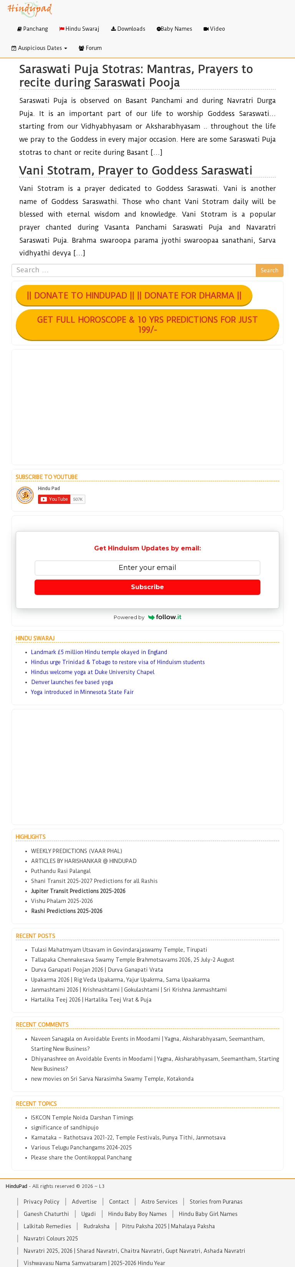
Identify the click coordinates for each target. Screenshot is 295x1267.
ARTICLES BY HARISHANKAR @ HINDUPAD (84, 861)
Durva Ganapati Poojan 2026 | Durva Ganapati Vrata (97, 970)
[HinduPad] (30, 9)
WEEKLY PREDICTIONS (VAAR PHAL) (76, 851)
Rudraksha (96, 1226)
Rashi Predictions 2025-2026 (67, 911)
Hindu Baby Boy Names (137, 1214)
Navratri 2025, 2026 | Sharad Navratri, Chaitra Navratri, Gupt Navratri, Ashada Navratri (134, 1251)
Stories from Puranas (216, 1202)
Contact (119, 1202)
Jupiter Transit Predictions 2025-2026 (78, 891)
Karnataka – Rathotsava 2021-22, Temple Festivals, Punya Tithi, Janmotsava (128, 1138)
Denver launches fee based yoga (72, 682)
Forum (93, 48)
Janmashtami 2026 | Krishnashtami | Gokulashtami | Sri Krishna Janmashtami (129, 990)
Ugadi (88, 1214)
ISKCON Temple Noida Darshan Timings (82, 1118)
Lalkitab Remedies (47, 1226)
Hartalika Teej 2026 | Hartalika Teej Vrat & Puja (91, 1000)
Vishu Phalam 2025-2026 (62, 901)
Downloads (130, 29)
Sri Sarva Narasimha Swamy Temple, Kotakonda (132, 1079)
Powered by (129, 617)
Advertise (84, 1202)
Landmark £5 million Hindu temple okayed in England (99, 652)
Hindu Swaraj (81, 29)
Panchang (35, 29)
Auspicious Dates (40, 48)
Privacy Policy (42, 1202)
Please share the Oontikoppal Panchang (81, 1157)
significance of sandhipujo (65, 1128)
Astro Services (159, 1202)
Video (217, 29)
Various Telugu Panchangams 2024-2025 (81, 1147)
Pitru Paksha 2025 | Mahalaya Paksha (168, 1226)
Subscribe (147, 587)
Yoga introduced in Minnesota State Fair (82, 692)
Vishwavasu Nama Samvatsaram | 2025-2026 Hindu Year (94, 1263)
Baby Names (176, 29)
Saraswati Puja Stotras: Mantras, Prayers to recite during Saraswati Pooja (136, 75)
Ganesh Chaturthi (46, 1214)
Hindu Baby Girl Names (208, 1214)
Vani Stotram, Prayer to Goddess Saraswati (136, 170)
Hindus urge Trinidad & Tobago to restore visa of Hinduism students (118, 662)
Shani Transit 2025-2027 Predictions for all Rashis (94, 881)
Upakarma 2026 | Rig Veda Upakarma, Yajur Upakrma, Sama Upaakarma (120, 980)
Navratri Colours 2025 (51, 1239)
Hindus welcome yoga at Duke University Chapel (92, 672)
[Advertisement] (147, 407)
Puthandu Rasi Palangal (61, 871)
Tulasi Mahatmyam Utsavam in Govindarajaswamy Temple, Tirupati (119, 950)
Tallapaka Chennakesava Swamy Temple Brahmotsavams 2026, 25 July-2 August (132, 960)
